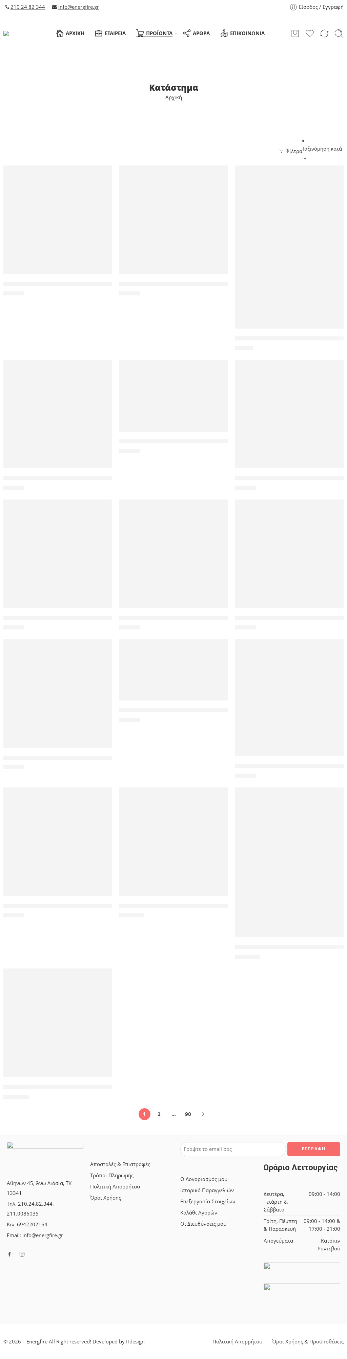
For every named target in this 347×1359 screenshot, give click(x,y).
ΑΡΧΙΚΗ (75, 33)
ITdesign (135, 1341)
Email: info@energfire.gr (35, 1235)
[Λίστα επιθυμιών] (102, 175)
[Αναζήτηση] (339, 33)
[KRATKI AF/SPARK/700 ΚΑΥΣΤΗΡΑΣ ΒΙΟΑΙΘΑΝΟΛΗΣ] (173, 669)
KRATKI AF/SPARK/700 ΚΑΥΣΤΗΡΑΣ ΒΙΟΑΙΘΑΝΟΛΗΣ (191, 710)
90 (188, 1114)
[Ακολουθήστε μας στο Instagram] (22, 1254)
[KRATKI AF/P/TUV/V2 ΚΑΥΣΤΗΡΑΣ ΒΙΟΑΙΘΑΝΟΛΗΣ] (57, 553)
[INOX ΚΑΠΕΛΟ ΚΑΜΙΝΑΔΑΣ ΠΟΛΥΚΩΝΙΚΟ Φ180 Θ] (289, 247)
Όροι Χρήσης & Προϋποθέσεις (308, 1341)
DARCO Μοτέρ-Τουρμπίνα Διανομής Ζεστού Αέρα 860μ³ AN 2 (89, 284)
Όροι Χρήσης (105, 1198)
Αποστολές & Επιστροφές (120, 1164)
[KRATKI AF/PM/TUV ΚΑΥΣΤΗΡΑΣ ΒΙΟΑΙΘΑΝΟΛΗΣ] (57, 693)
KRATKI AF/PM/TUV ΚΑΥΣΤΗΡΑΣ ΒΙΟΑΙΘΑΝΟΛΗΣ (71, 757)
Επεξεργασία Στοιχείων (207, 1201)
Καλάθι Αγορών (198, 1212)
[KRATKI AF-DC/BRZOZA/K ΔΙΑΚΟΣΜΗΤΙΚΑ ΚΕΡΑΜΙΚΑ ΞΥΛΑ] (57, 414)
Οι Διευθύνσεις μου (203, 1224)
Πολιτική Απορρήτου (115, 1186)
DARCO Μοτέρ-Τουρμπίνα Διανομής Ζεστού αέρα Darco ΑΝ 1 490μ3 (215, 284)
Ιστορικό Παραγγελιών (207, 1190)
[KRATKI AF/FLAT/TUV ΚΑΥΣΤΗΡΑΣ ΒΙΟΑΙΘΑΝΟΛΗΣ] (289, 414)
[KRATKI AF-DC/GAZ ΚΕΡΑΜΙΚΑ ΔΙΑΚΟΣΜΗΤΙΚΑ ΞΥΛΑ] (173, 396)
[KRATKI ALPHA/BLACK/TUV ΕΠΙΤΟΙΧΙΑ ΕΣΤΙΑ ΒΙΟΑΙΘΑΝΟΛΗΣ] (289, 697)
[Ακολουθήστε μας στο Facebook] (9, 1254)
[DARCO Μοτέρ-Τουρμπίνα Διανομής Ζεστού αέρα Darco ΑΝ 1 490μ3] (173, 219)
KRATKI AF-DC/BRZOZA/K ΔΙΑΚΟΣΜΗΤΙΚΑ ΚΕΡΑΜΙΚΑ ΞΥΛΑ (84, 478)
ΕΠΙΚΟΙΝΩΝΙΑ (247, 33)
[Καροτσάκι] (295, 33)
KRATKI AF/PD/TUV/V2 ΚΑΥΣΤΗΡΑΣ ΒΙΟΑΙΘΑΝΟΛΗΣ (191, 618)
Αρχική (173, 97)
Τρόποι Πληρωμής (112, 1175)
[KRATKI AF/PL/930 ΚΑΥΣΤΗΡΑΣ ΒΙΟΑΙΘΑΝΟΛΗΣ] (289, 553)
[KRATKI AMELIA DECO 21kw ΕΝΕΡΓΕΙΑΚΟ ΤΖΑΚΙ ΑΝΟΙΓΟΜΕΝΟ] (173, 841)
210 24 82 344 (28, 7)
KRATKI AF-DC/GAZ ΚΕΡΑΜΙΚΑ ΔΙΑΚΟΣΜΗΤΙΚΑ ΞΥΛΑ (191, 441)
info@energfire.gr (78, 7)
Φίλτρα (293, 151)
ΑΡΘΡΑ (201, 33)
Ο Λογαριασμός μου (203, 1179)
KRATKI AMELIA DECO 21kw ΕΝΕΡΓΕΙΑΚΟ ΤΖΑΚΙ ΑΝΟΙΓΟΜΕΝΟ (208, 906)
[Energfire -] (16, 33)
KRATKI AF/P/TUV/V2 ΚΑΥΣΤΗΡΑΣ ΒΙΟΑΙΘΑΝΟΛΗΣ (73, 618)
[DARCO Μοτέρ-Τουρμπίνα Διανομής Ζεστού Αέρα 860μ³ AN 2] (57, 219)
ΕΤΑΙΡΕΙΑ (115, 33)
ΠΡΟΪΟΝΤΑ (159, 33)
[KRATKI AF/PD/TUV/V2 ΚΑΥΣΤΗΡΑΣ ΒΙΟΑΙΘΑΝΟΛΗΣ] (173, 553)
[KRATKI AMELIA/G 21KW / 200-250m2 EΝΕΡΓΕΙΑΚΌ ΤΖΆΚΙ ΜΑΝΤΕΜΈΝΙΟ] (289, 862)
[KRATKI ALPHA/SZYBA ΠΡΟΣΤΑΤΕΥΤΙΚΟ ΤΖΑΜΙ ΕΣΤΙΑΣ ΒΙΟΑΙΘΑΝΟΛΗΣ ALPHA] (57, 841)
